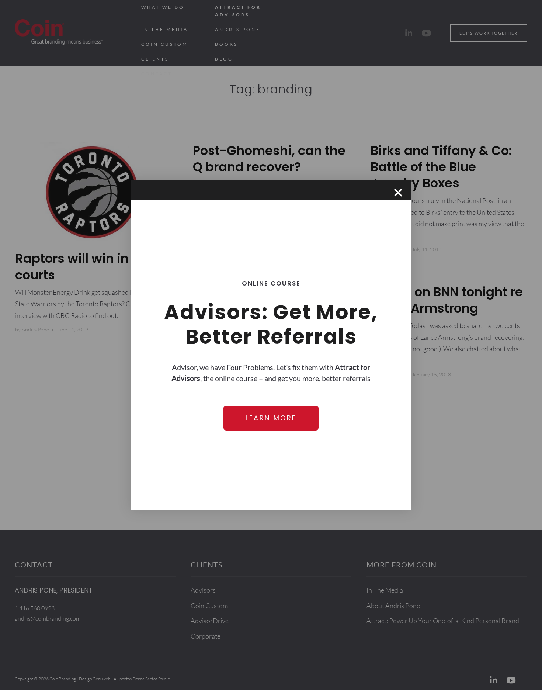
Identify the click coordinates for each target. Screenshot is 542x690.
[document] (271, 345)
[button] (398, 192)
